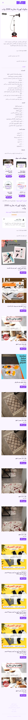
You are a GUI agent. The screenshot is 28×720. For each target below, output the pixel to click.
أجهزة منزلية (19, 200)
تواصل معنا (14, 711)
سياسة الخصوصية (14, 705)
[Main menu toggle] (3, 2)
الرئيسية (25, 200)
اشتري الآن (22, 176)
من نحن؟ (14, 709)
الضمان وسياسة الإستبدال (14, 707)
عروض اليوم (14, 703)
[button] (3, 223)
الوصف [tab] (23, 66)
